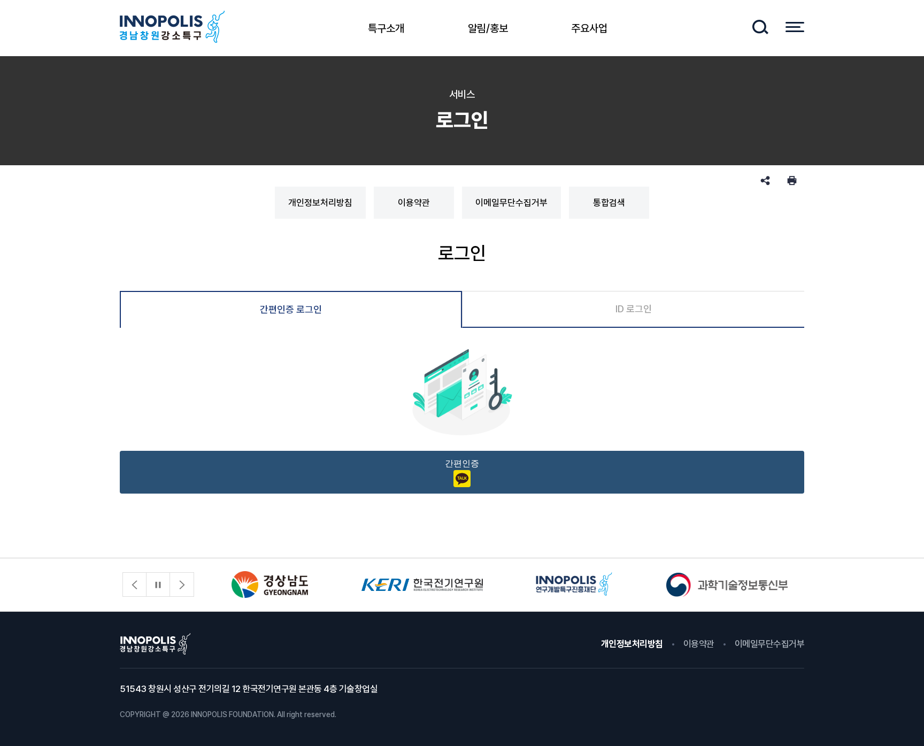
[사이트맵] (795, 27)
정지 (158, 584)
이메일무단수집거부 (511, 202)
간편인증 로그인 (291, 309)
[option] (270, 584)
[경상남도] (270, 584)
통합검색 (609, 202)
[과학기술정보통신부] (727, 584)
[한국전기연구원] (422, 584)
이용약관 (414, 202)
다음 (182, 584)
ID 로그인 (633, 308)
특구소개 (386, 28)
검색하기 (760, 27)
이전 (135, 584)
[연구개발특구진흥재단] (574, 584)
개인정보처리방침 (320, 202)
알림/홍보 (488, 28)
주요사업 (589, 28)
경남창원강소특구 (172, 27)
